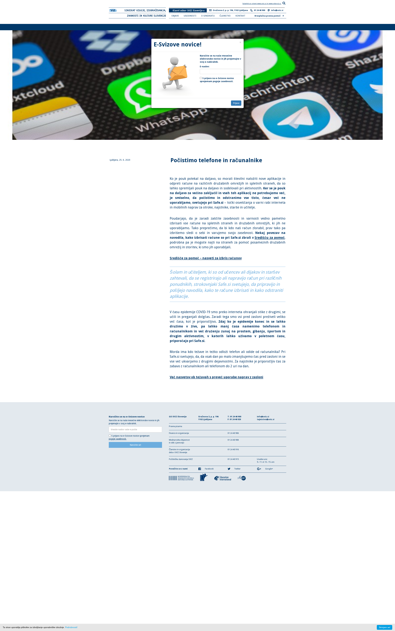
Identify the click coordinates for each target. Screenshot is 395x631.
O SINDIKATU (208, 16)
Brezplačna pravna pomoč (269, 15)
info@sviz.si (277, 10)
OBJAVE (175, 16)
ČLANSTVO (225, 16)
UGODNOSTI (190, 16)
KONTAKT (240, 16)
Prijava (236, 103)
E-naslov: (205, 66)
